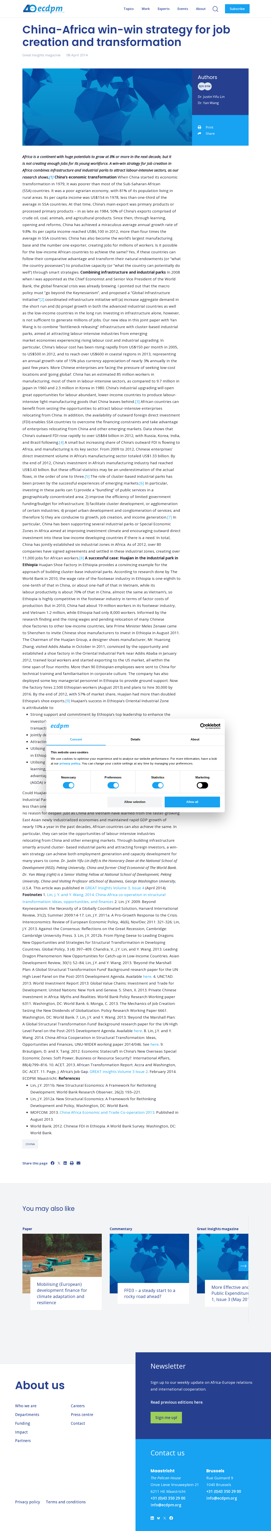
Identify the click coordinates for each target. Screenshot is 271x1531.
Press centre (82, 1414)
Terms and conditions (66, 1502)
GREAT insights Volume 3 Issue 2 (119, 1071)
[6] (141, 483)
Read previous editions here (177, 1402)
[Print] (72, 1163)
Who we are (26, 1405)
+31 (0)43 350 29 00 (168, 1498)
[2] (41, 299)
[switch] (113, 785)
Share (210, 133)
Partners (23, 1440)
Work (146, 9)
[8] (81, 558)
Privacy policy (27, 1502)
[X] (59, 1163)
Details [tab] (135, 739)
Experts (164, 9)
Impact (21, 1432)
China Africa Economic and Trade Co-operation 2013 (107, 1112)
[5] (87, 476)
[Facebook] (52, 1163)
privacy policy (70, 763)
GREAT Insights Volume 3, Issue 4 (114, 887)
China (30, 1144)
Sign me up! (166, 1417)
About (201, 9)
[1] (51, 177)
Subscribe (237, 9)
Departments (27, 1414)
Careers (78, 1405)
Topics (129, 9)
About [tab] (195, 739)
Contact (78, 1423)
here (147, 976)
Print (209, 127)
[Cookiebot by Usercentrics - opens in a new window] (203, 726)
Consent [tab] (76, 739)
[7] (169, 517)
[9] (67, 700)
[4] (61, 442)
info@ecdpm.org (166, 1505)
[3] (137, 401)
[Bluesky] (158, 1519)
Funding (22, 1423)
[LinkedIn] (65, 1163)
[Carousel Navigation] (135, 1266)
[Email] (78, 1163)
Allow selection (134, 802)
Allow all (192, 802)
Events (183, 9)
